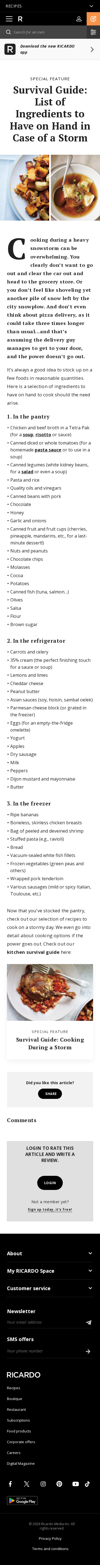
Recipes (13, 1387)
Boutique (14, 1398)
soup (28, 435)
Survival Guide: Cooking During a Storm (50, 1043)
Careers (14, 1452)
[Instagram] (44, 1484)
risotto (43, 435)
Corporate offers (21, 1441)
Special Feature (50, 78)
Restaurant (16, 1409)
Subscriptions (18, 1420)
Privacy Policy (50, 1538)
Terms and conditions (50, 1548)
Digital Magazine (21, 1463)
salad (27, 472)
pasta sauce (48, 450)
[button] (93, 18)
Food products (19, 1431)
